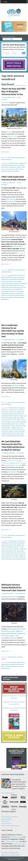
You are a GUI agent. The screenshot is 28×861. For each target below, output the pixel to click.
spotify (19, 167)
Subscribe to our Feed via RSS (10, 853)
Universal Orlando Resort (8, 434)
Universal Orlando (19, 432)
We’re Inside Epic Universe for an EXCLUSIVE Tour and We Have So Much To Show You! (12, 331)
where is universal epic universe (15, 436)
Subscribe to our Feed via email (10, 855)
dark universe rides (11, 277)
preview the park (17, 246)
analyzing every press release (17, 463)
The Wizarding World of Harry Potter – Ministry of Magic (13, 631)
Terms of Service (6, 823)
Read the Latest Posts (8, 36)
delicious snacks (12, 136)
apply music (22, 163)
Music (8, 428)
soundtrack (12, 167)
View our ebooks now (7, 793)
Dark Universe (21, 253)
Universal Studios (6, 159)
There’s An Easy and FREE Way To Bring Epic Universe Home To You (13, 91)
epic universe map (15, 287)
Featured (18, 157)
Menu (6, 1)
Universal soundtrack (13, 171)
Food (11, 420)
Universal (9, 132)
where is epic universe (7, 297)
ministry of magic (10, 426)
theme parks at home (17, 169)
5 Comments (20, 453)
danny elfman (21, 408)
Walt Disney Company (16, 837)
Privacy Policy (5, 821)
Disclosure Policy (6, 819)
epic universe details (13, 283)
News (23, 157)
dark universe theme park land (10, 281)
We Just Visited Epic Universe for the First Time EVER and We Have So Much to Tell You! (12, 445)
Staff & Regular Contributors (9, 817)
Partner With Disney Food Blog (10, 826)
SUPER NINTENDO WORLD (14, 633)
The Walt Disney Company (11, 841)
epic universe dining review (13, 285)
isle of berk (15, 424)
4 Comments (20, 339)
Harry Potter (17, 420)
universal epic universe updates (15, 295)
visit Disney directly (18, 844)
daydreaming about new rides (12, 465)
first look (7, 420)
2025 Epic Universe (14, 163)
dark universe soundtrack (17, 165)
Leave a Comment (20, 593)
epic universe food (16, 414)
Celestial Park (5, 165)
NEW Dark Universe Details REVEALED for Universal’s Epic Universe (13, 587)
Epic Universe (5, 102)
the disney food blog (14, 9)
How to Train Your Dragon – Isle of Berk (13, 636)
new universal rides (15, 429)
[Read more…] (5, 152)
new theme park (15, 428)
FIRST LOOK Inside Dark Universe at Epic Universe (13, 178)
